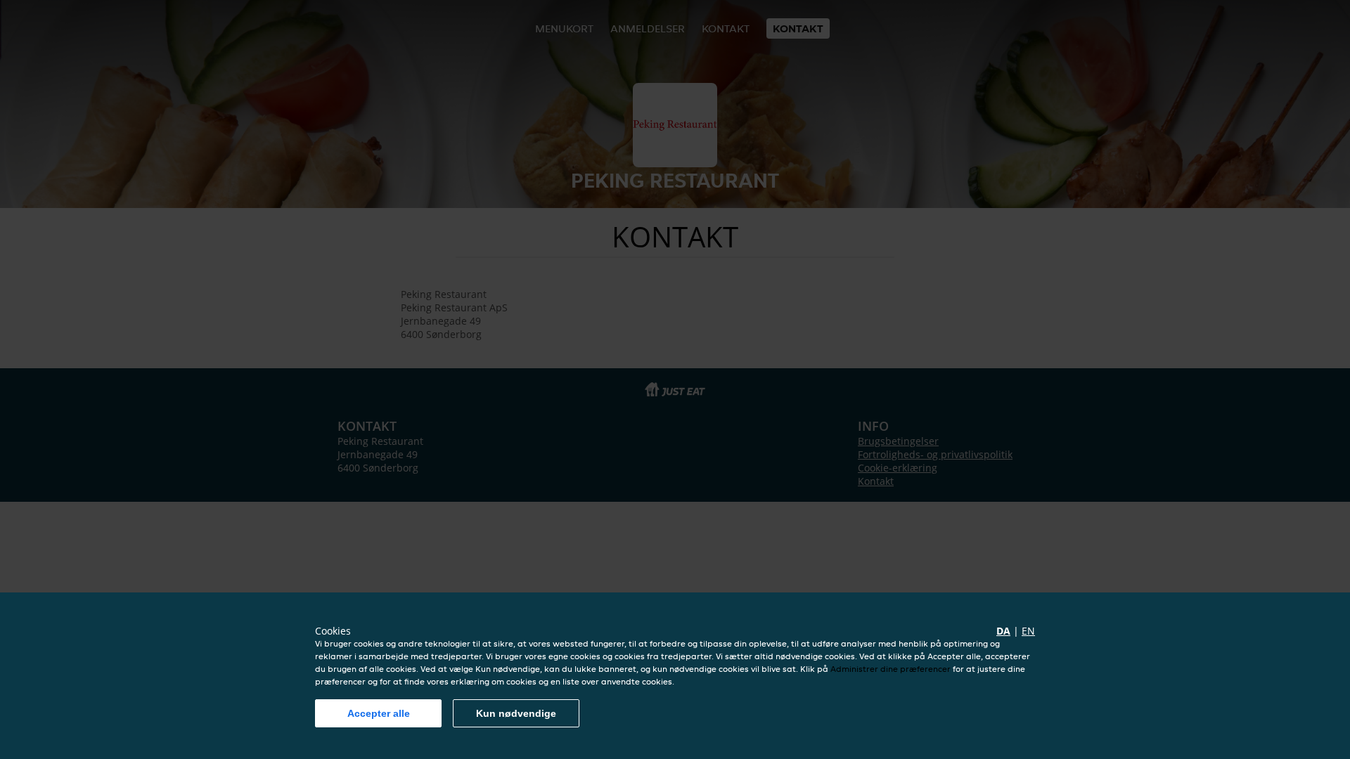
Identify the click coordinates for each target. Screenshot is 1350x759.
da (1003, 630)
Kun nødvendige (516, 713)
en (1028, 630)
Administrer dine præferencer (890, 668)
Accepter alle (378, 713)
